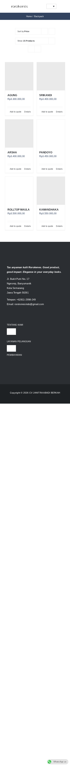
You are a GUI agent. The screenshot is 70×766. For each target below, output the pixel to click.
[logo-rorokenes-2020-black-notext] (19, 4)
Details (27, 112)
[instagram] (14, 314)
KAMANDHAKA (49, 209)
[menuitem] (51, 6)
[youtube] (20, 314)
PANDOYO (45, 152)
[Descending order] (52, 31)
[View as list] (38, 49)
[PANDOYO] (51, 133)
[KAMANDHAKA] (51, 191)
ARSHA (12, 152)
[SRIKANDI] (51, 76)
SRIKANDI (45, 95)
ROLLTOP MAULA (18, 209)
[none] (51, 6)
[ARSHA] (19, 133)
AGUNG (12, 95)
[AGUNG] (19, 76)
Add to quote (15, 112)
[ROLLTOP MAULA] (19, 191)
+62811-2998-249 (26, 299)
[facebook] (8, 314)
